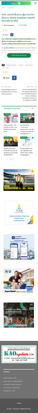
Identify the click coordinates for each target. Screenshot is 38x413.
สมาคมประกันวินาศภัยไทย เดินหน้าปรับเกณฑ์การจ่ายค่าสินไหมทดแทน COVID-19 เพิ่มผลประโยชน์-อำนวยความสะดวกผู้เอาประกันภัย (28, 94)
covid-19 (21, 65)
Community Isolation (11, 65)
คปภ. (7, 67)
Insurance (7, 114)
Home (19, 403)
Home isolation (29, 65)
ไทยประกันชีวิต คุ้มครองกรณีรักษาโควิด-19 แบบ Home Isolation (9, 91)
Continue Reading (19, 55)
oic (3, 67)
